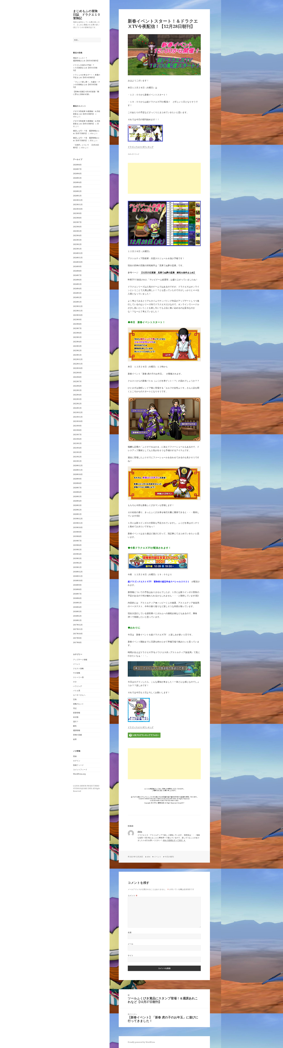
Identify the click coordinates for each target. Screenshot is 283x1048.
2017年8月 (77, 642)
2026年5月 (77, 178)
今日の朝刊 (169, 856)
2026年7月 (77, 169)
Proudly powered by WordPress (141, 1042)
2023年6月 (77, 333)
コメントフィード (80, 769)
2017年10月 (78, 633)
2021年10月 (78, 421)
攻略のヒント (78, 704)
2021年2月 (77, 456)
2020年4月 (77, 501)
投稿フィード (78, 765)
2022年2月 (77, 403)
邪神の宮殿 (77, 735)
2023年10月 (78, 315)
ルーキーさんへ (79, 695)
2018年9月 (77, 585)
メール (130, 944)
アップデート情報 (80, 659)
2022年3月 (77, 399)
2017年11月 (78, 629)
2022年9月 (77, 372)
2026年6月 (77, 173)
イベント (76, 664)
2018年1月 (77, 620)
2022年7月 (77, 381)
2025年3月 (77, 240)
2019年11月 (78, 523)
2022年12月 (78, 359)
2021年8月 (77, 430)
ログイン (76, 760)
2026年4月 (77, 182)
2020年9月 (77, 479)
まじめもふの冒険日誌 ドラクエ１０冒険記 (86, 14)
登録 (75, 756)
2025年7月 (77, 222)
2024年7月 (77, 275)
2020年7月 (77, 487)
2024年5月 (77, 284)
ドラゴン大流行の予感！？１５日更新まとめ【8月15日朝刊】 (85, 68)
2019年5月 (77, 549)
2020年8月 (77, 483)
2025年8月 (77, 218)
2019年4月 (77, 554)
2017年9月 (77, 638)
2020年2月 (77, 510)
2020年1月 (77, 514)
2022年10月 (78, 368)
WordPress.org (79, 774)
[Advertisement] (164, 178)
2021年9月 (77, 425)
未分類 (75, 717)
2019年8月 (77, 536)
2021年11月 (78, 417)
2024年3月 (77, 293)
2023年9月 (77, 319)
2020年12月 (78, 465)
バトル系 (76, 690)
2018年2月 (77, 616)
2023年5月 (77, 337)
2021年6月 (77, 439)
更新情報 (76, 712)
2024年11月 (78, 257)
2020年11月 (78, 470)
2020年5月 (77, 496)
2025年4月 (77, 235)
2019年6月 (77, 545)
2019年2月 (77, 563)
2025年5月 (77, 231)
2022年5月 (77, 390)
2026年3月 (77, 187)
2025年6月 (77, 226)
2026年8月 (77, 164)
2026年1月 (77, 195)
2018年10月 (78, 580)
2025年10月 (78, 209)
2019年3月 (77, 558)
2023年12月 (78, 306)
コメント (133, 895)
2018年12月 (78, 571)
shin (148, 856)
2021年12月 (78, 412)
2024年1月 (77, 302)
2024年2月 (77, 297)
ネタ (75, 681)
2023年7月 (77, 328)
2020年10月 (78, 474)
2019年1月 (77, 567)
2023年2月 (77, 350)
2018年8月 (77, 589)
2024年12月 (78, 253)
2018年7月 (77, 594)
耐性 (75, 726)
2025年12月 (78, 200)
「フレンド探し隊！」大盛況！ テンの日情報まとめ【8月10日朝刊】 (86, 84)
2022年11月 (78, 364)
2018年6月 (77, 598)
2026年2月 (77, 191)
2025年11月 (78, 204)
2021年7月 (77, 434)
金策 (75, 739)
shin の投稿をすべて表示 (173, 840)
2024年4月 (77, 288)
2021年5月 (77, 443)
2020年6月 (77, 492)
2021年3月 (77, 452)
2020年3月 (77, 505)
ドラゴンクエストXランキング (140, 147)
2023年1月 (77, 355)
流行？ (75, 721)
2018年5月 (77, 602)
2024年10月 (78, 262)
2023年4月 (77, 341)
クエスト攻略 (78, 668)
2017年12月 (78, 625)
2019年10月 (78, 527)
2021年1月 (77, 461)
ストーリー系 (78, 677)
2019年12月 (78, 518)
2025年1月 (77, 249)
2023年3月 (77, 346)
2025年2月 (77, 244)
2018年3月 (77, 611)
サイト (130, 955)
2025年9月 (77, 213)
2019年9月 (77, 532)
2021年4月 (77, 448)
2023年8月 (77, 324)
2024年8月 (77, 271)
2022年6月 (77, 386)
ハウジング (77, 686)
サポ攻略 (76, 673)
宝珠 (75, 699)
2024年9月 (77, 266)
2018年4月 (77, 607)
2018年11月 (78, 576)
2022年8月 (77, 377)
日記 (75, 708)
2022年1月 (77, 408)
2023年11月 (78, 310)
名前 (129, 932)
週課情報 (76, 730)
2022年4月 (77, 394)
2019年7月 (77, 540)
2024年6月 (77, 279)
